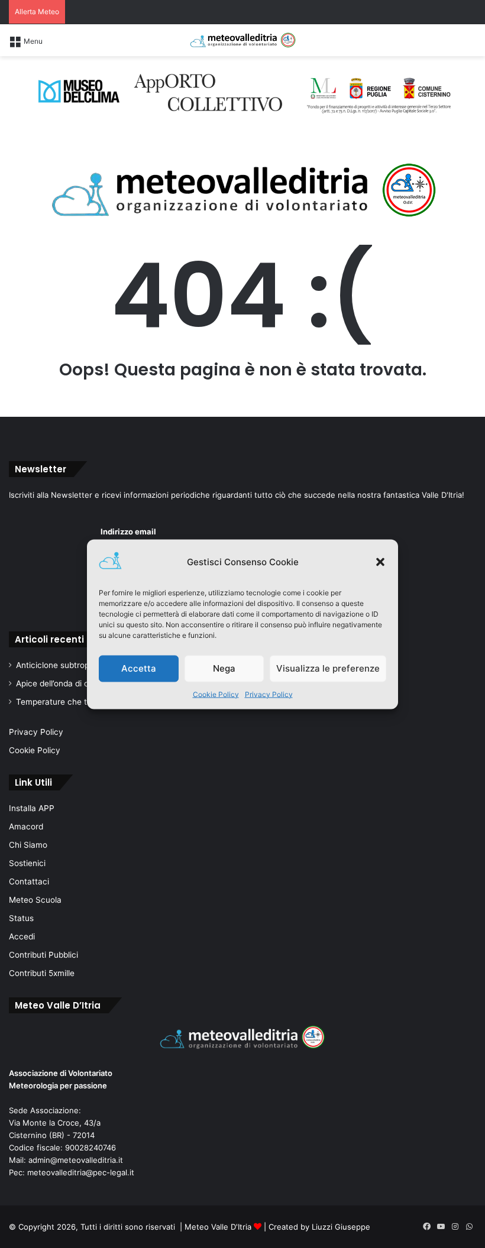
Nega (224, 668)
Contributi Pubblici (43, 954)
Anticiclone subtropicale (61, 665)
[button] (380, 562)
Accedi (22, 936)
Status (21, 918)
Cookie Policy (216, 693)
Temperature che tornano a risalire (82, 701)
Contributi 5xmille (42, 973)
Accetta (138, 668)
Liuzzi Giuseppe (341, 1226)
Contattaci (29, 881)
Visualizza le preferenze (328, 668)
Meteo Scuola (35, 900)
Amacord (26, 826)
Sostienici (27, 863)
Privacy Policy (269, 693)
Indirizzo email (128, 531)
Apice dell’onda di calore (62, 683)
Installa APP (31, 808)
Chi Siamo (28, 845)
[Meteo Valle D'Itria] (242, 40)
